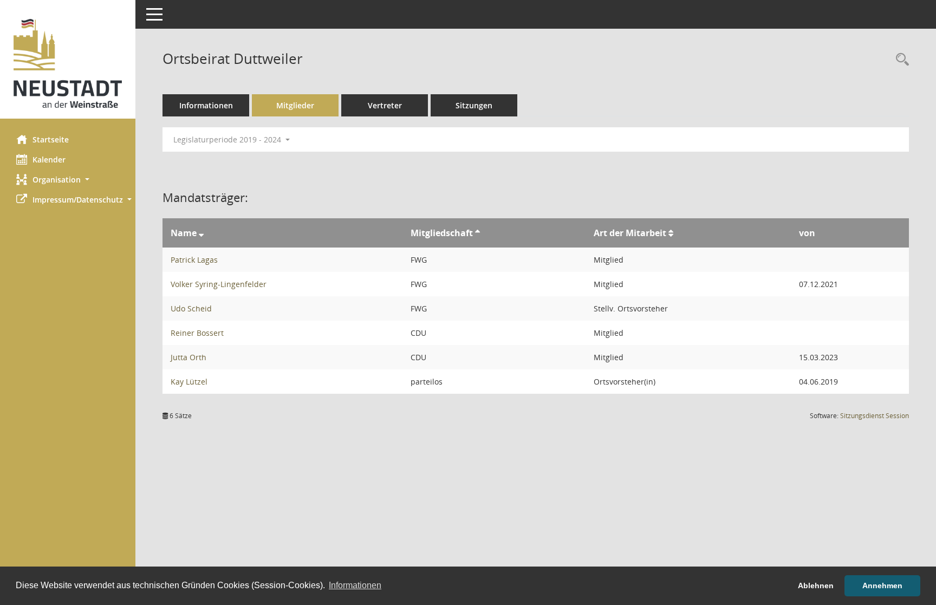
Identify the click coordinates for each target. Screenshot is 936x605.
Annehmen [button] (882, 585)
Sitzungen (474, 105)
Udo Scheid (191, 308)
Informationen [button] (355, 585)
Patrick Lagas (194, 260)
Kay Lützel (189, 381)
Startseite (50, 139)
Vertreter (385, 105)
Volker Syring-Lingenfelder (218, 284)
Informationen (206, 105)
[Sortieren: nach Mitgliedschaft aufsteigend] (477, 233)
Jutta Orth (188, 357)
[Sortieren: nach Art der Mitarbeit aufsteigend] (670, 233)
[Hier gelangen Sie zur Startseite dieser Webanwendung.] (67, 63)
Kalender (49, 159)
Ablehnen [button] (816, 585)
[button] (67, 180)
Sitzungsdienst (874, 415)
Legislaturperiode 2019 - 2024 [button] (228, 139)
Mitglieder (295, 105)
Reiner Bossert (197, 333)
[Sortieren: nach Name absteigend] (201, 233)
